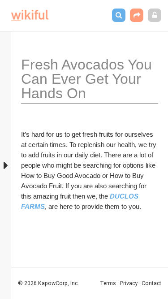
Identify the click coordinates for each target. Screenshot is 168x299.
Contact (151, 283)
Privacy (129, 283)
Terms (108, 283)
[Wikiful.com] (29, 15)
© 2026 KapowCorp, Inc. (48, 283)
